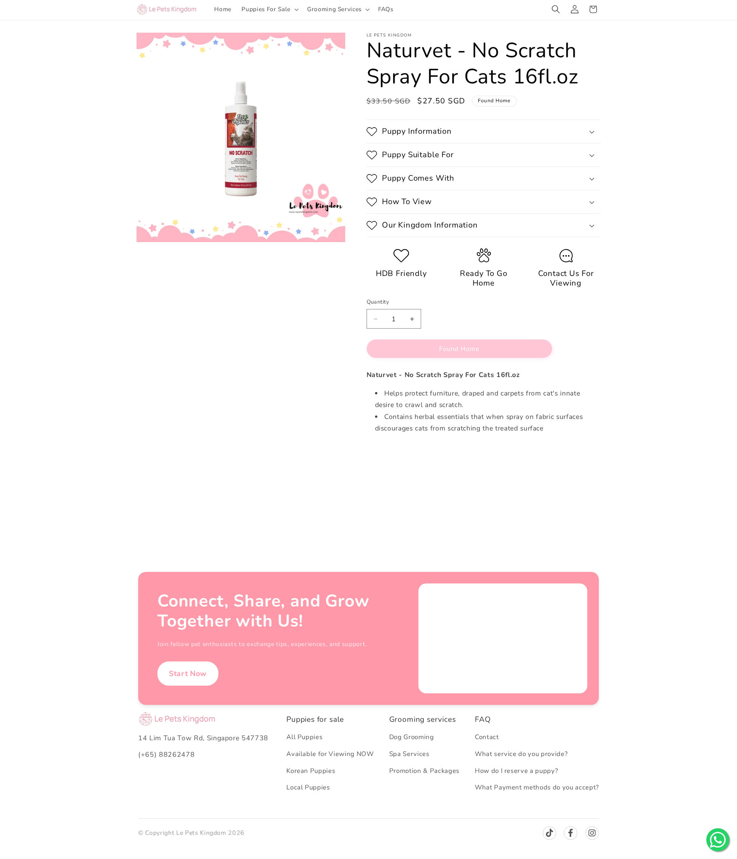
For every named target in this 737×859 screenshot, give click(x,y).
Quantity (378, 302)
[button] (269, 9)
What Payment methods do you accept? (537, 787)
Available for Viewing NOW (330, 753)
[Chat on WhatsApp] (717, 839)
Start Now (188, 673)
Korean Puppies (310, 770)
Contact (487, 737)
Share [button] (382, 472)
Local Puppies (308, 787)
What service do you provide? (521, 753)
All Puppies (304, 737)
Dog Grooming (411, 737)
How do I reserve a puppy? (516, 770)
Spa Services (409, 753)
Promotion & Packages (424, 770)
